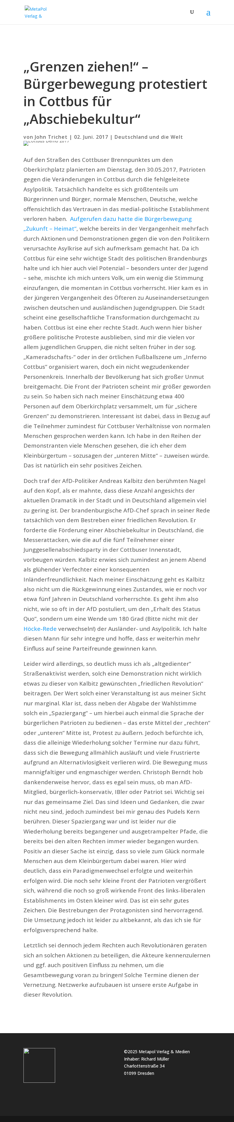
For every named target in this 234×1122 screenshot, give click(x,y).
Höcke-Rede (40, 628)
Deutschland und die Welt (149, 137)
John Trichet (51, 137)
